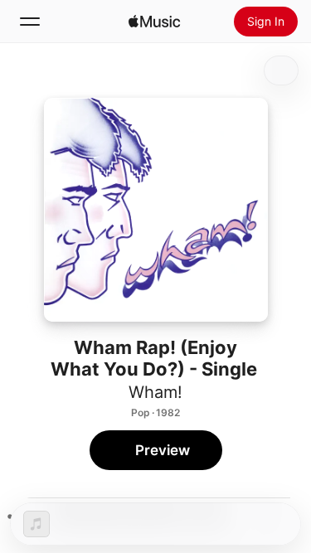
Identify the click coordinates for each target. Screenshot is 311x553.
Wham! (155, 392)
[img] (154, 21)
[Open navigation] (30, 21)
